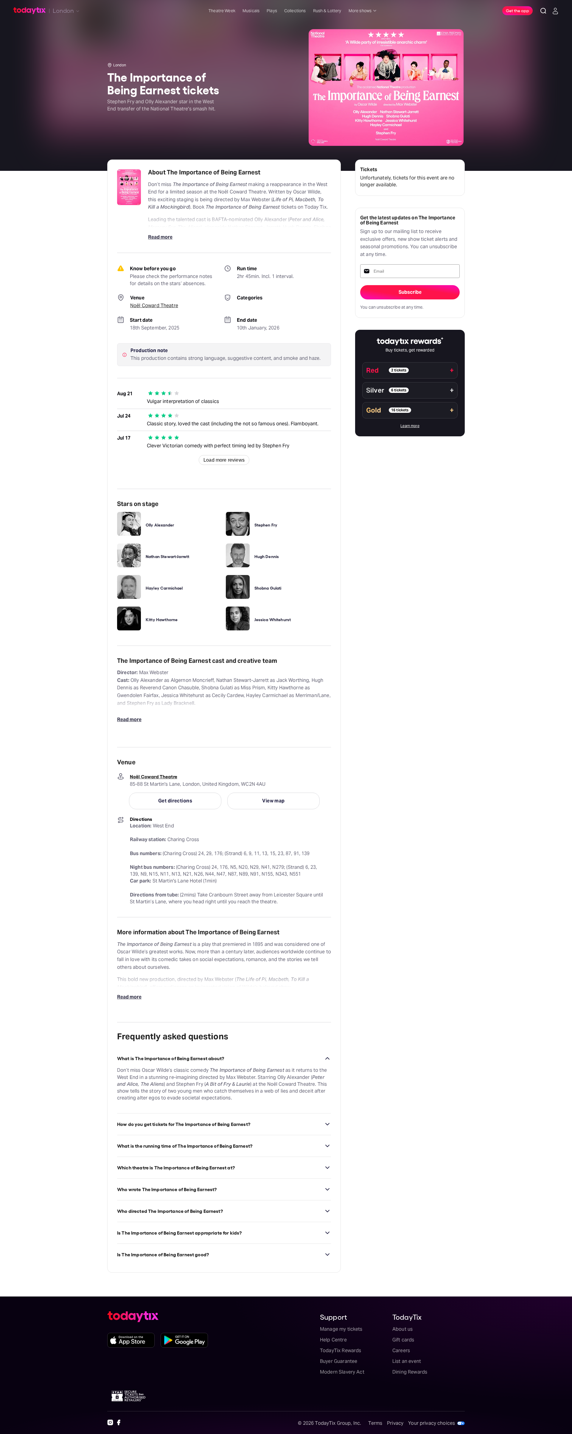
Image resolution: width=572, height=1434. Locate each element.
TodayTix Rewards (340, 1350)
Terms (375, 1423)
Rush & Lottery (327, 10)
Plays (272, 10)
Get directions (175, 801)
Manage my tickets (341, 1329)
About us (402, 1329)
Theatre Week (222, 10)
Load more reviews (224, 460)
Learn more (409, 426)
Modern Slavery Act (342, 1372)
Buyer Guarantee (338, 1361)
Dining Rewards (409, 1372)
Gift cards (403, 1340)
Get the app (517, 10)
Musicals (251, 10)
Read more (160, 237)
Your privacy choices (431, 1423)
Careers (401, 1350)
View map (273, 801)
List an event (406, 1361)
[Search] (543, 10)
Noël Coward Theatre (154, 305)
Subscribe (410, 292)
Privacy (395, 1423)
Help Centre (333, 1340)
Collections (295, 10)
